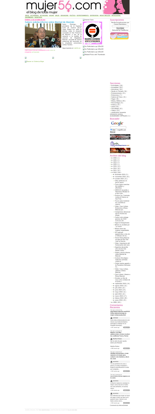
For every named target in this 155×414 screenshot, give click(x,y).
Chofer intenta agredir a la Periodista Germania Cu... (122, 265)
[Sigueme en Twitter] (119, 39)
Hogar (51, 15)
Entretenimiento (83, 15)
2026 (115, 158)
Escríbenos (29, 17)
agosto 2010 (119, 286)
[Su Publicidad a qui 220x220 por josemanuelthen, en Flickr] (93, 49)
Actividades (34, 15)
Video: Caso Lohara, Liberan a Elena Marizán (121, 270)
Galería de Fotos (117, 97)
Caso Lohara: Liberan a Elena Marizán (122, 275)
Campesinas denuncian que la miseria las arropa (122, 213)
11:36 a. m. (52, 50)
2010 (115, 172)
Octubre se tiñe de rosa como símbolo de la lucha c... (122, 279)
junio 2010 (118, 290)
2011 (115, 170)
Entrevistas (94, 15)
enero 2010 (119, 300)
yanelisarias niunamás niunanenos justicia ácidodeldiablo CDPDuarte (119, 114)
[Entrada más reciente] (26, 58)
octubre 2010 (119, 179)
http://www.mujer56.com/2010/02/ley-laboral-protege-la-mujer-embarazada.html (120, 313)
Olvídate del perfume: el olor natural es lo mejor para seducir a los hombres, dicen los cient (119, 356)
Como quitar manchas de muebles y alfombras (122, 186)
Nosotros (38, 17)
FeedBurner (124, 30)
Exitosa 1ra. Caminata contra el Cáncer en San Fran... (122, 197)
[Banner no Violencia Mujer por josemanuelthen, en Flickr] (34, 61)
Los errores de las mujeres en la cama (120, 377)
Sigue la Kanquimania (122, 223)
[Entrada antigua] (81, 58)
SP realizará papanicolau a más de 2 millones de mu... (122, 234)
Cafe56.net (77, 48)
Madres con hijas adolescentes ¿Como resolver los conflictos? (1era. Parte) (120, 334)
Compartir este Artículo (33, 49)
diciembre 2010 (120, 174)
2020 (115, 164)
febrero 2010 (119, 298)
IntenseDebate (123, 405)
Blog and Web (72, 410)
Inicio (27, 15)
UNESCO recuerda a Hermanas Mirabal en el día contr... (122, 191)
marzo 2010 (119, 296)
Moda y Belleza (105, 15)
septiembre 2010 (120, 283)
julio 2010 (118, 288)
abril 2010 (118, 294)
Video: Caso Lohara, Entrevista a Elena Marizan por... (121, 208)
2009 (115, 302)
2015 (115, 166)
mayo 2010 (119, 292)
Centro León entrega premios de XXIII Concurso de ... (121, 219)
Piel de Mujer (115, 103)
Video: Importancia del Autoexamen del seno (122, 244)
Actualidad (44, 15)
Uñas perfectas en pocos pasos (121, 181)
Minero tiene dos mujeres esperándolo (122, 229)
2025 (115, 160)
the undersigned (44, 410)
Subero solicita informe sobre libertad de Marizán (49, 22)
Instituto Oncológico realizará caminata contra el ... (121, 259)
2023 (115, 162)
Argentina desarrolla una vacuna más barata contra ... (121, 248)
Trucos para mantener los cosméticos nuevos (122, 202)
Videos (113, 110)
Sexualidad (64, 15)
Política (72, 15)
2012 (115, 168)
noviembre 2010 (120, 176)
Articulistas (116, 15)
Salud (57, 15)
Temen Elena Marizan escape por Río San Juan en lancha (122, 239)
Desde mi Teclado (117, 91)
